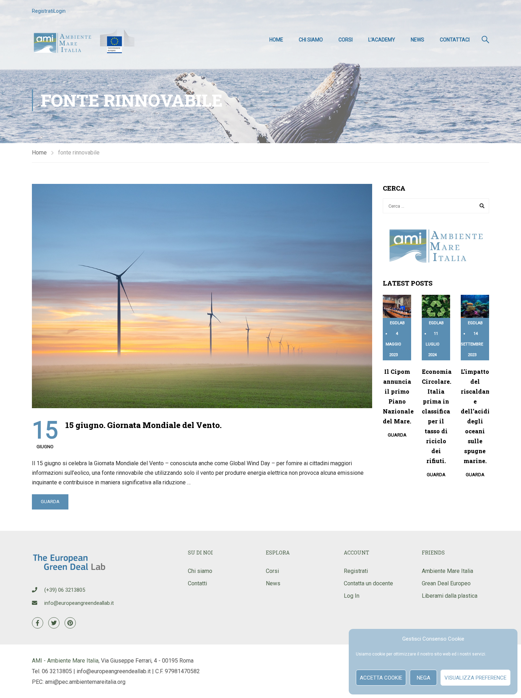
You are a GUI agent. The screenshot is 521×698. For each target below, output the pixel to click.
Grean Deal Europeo (446, 583)
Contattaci (455, 40)
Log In (351, 595)
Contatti (197, 583)
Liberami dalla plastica (449, 595)
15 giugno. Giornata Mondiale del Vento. (143, 425)
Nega (423, 678)
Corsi (345, 40)
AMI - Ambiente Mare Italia (65, 660)
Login (60, 11)
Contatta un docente (368, 583)
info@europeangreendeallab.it (79, 603)
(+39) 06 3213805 (64, 590)
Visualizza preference (475, 678)
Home (276, 40)
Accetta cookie (381, 678)
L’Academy (381, 40)
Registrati (43, 11)
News (417, 40)
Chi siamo (311, 40)
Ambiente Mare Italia (447, 571)
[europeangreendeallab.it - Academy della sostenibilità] (85, 40)
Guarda (50, 501)
